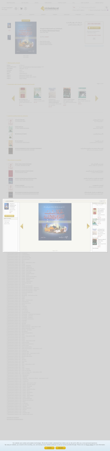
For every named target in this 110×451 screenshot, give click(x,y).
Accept (49, 447)
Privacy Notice (89, 444)
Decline (60, 447)
